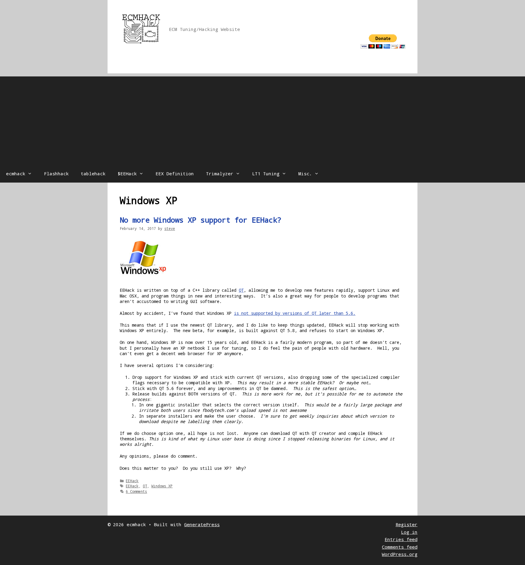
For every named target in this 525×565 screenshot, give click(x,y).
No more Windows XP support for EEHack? (200, 220)
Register (406, 524)
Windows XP (162, 485)
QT (241, 290)
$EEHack (127, 173)
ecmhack (15, 173)
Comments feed (399, 547)
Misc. (305, 173)
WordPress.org (399, 554)
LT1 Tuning (266, 173)
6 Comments (136, 491)
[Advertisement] (262, 118)
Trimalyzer (219, 173)
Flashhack (56, 173)
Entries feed (401, 539)
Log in (409, 532)
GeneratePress (202, 524)
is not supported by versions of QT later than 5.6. (294, 313)
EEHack (132, 480)
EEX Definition (175, 173)
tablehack (93, 173)
